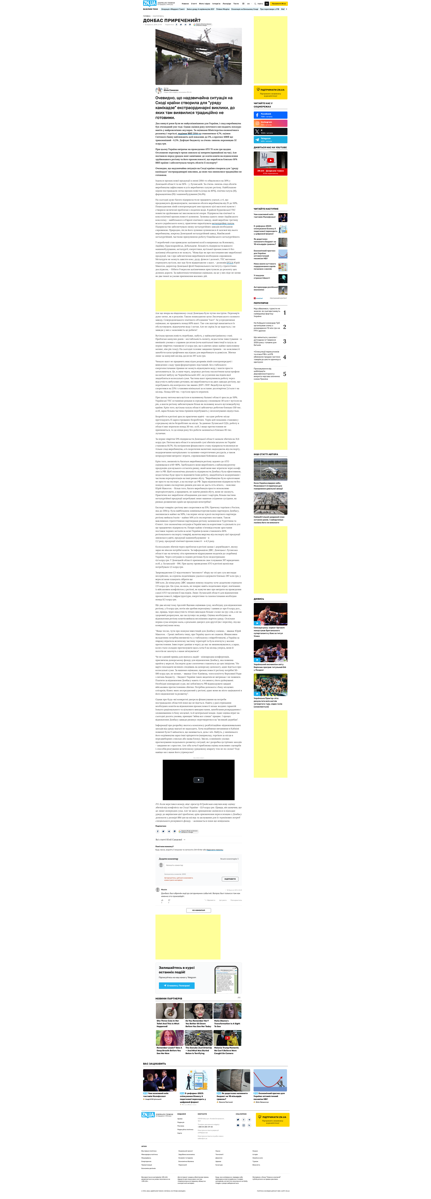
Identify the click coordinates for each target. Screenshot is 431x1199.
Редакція (180, 1122)
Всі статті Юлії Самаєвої (169, 839)
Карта (179, 1133)
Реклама (180, 1126)
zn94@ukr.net (203, 1133)
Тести (236, 4)
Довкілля (219, 1158)
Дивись (259, 599)
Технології (219, 1154)
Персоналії (182, 1165)
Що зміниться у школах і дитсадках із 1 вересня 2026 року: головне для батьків (265, 341)
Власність (256, 1165)
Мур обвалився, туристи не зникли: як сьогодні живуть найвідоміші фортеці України (267, 312)
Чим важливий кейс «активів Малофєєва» (265, 215)
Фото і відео (204, 4)
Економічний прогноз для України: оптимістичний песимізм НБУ (264, 255)
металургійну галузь (223, 223)
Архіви (180, 1119)
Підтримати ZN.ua (279, 3)
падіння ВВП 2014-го (189, 133)
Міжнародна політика (149, 1154)
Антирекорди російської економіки (266, 288)
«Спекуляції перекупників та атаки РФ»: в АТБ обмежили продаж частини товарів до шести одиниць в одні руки (267, 356)
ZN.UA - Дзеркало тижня (270, 171)
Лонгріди (227, 4)
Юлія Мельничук (262, 1102)
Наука (218, 1151)
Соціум (255, 1151)
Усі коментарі (198, 910)
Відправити (230, 879)
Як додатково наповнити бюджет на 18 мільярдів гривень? (265, 241)
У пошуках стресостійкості (262, 276)
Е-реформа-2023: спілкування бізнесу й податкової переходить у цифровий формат (265, 230)
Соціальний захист (185, 1151)
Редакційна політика (185, 1130)
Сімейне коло (258, 1158)
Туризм (255, 1161)
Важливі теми (150, 9)
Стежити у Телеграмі (178, 985)
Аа (267, 3)
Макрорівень (146, 1158)
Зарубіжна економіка (186, 1154)
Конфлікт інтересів (185, 1158)
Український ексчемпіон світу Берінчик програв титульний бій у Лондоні (270, 667)
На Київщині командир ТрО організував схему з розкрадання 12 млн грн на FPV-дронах (267, 327)
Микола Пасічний (226, 1102)
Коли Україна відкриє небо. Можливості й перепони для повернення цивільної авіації (268, 486)
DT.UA (230, 262)
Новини (185, 4)
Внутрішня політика (148, 1151)
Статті (194, 4)
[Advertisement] (198, 295)
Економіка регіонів (148, 1168)
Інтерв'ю (216, 4)
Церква (218, 1161)
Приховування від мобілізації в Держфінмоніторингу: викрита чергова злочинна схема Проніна (267, 373)
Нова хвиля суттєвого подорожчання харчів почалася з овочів (265, 266)
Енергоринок (146, 1161)
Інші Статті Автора (266, 454)
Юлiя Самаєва (171, 90)
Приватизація (146, 1165)
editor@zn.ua (202, 1138)
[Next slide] (286, 9)
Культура (219, 1165)
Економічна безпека (186, 1161)
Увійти (260, 4)
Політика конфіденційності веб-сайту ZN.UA (273, 1191)
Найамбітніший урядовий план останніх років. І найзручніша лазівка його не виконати (269, 520)
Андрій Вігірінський (153, 1099)
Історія (255, 1154)
